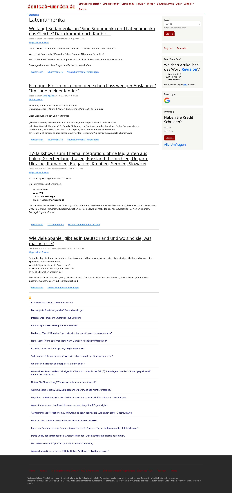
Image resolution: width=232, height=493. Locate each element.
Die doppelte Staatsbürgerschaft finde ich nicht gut (57, 310)
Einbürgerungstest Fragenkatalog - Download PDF (127, 470)
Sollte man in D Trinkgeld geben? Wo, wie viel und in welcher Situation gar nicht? (72, 356)
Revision (189, 69)
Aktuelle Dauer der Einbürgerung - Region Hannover (57, 348)
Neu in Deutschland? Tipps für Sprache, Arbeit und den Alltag (62, 443)
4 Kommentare (55, 139)
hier (185, 84)
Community (128, 3)
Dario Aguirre (48, 95)
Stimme (170, 137)
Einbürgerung (110, 3)
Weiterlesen (37, 71)
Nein (171, 131)
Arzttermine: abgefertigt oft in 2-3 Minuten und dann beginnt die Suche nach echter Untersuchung (81, 412)
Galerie (83, 9)
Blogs (150, 3)
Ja (170, 127)
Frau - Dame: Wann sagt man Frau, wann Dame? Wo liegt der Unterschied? (69, 340)
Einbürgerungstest (89, 3)
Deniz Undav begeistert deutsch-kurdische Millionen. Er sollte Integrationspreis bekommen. (78, 435)
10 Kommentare (56, 224)
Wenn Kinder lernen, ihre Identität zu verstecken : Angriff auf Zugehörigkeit (69, 405)
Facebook (161, 470)
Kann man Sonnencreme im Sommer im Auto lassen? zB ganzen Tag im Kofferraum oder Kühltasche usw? (84, 428)
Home (32, 470)
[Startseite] (51, 6)
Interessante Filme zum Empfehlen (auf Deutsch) (56, 317)
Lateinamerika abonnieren (30, 298)
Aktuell (188, 3)
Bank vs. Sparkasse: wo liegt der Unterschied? (54, 325)
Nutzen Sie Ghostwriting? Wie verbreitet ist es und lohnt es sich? (63, 382)
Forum (140, 3)
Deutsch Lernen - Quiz (169, 3)
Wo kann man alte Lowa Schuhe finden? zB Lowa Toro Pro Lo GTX (64, 420)
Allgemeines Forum (39, 42)
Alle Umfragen (175, 144)
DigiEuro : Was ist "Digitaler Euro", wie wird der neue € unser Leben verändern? (71, 333)
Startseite (34, 14)
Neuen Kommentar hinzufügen (83, 71)
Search (167, 20)
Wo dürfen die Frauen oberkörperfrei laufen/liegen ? (58, 363)
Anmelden (182, 48)
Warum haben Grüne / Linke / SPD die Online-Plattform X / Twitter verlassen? (70, 451)
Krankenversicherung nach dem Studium (52, 302)
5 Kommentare (55, 71)
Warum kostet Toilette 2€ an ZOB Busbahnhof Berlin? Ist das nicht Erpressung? (71, 389)
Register (168, 48)
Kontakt (43, 470)
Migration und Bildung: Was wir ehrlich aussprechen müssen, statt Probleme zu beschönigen (78, 397)
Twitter (174, 470)
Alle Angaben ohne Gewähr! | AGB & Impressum (75, 470)
